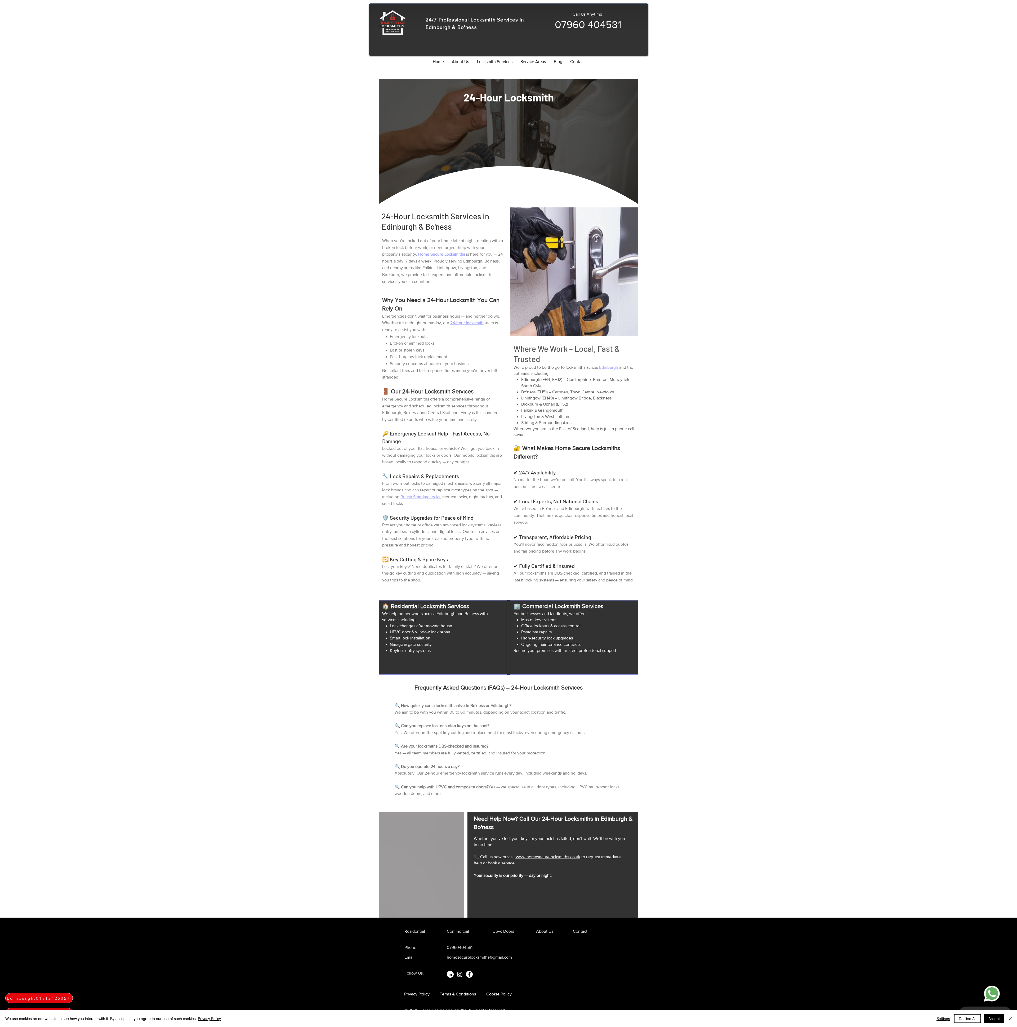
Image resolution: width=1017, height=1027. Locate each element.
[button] (494, 61)
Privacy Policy (209, 1018)
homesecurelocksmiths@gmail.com (479, 957)
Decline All (967, 1018)
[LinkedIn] (450, 974)
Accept (994, 1018)
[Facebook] (469, 974)
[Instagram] (459, 974)
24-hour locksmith (467, 323)
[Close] (1010, 1018)
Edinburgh (608, 367)
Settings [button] (943, 1018)
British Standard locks (420, 497)
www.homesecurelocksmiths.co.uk (547, 857)
